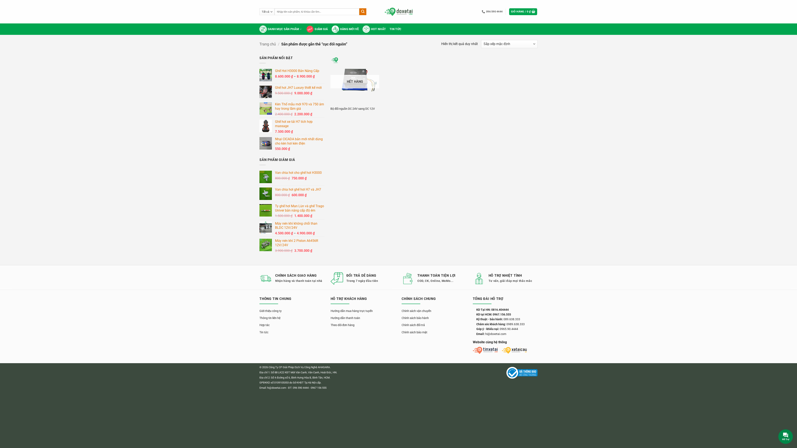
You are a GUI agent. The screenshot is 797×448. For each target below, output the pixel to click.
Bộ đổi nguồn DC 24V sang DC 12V (352, 109)
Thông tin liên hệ (269, 318)
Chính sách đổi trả (413, 325)
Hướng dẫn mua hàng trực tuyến (352, 311)
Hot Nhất (378, 29)
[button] (523, 11)
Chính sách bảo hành (415, 318)
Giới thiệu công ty (270, 311)
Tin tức (395, 29)
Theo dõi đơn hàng (342, 325)
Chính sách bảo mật (414, 332)
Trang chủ (267, 44)
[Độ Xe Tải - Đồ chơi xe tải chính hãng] (399, 11)
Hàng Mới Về (349, 29)
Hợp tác (264, 325)
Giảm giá (321, 29)
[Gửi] (362, 11)
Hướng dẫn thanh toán (345, 318)
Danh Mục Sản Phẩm (283, 29)
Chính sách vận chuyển (416, 311)
